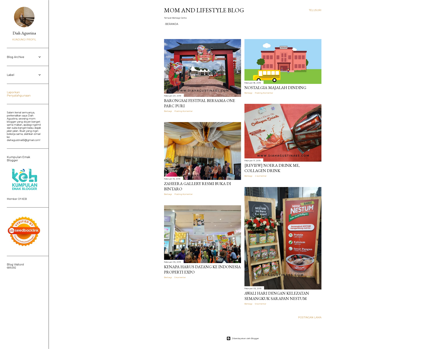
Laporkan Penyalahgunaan (19, 94)
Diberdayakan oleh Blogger (245, 338)
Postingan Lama (309, 317)
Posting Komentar (183, 111)
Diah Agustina (24, 33)
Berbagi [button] (168, 111)
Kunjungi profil (24, 39)
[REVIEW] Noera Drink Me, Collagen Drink (272, 168)
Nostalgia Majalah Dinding (275, 87)
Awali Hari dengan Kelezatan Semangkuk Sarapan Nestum (276, 296)
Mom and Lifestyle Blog (204, 10)
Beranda (171, 24)
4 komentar (261, 176)
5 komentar (260, 303)
